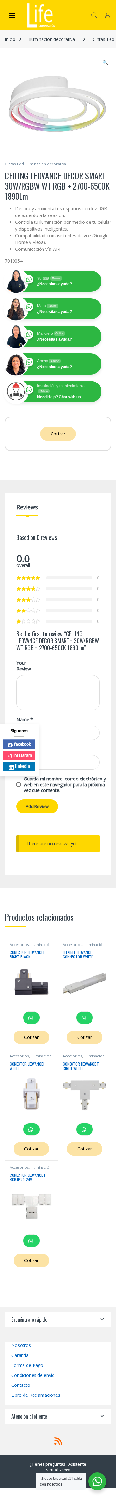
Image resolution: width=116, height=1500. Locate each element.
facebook (22, 743)
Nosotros (21, 1345)
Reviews (27, 507)
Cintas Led (14, 164)
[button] (105, 62)
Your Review (23, 666)
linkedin (22, 766)
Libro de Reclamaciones (35, 1395)
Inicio (10, 39)
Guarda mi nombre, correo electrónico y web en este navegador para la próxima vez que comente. (65, 784)
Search (94, 15)
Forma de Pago (27, 1365)
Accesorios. (19, 944)
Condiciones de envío (33, 1375)
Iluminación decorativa (52, 39)
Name (24, 719)
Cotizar (58, 434)
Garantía (20, 1355)
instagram (22, 755)
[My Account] (107, 15)
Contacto (20, 1385)
